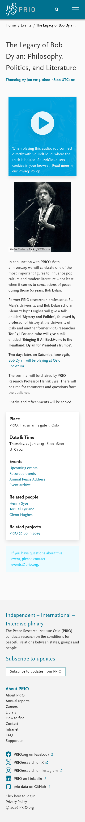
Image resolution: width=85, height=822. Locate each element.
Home (11, 25)
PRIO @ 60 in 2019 (24, 533)
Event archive (20, 485)
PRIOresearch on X (29, 763)
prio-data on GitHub (30, 787)
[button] (75, 9)
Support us (14, 741)
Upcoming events (23, 468)
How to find (15, 718)
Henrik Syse (18, 504)
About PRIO (15, 695)
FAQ (9, 735)
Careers (12, 707)
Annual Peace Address (27, 479)
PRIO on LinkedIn (28, 779)
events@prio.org (24, 565)
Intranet (12, 730)
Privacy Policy (16, 802)
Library (11, 712)
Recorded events (22, 474)
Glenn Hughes (21, 515)
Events (26, 25)
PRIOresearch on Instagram (36, 771)
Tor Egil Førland (21, 509)
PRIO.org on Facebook (32, 755)
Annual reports (18, 701)
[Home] (20, 9)
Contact (12, 724)
